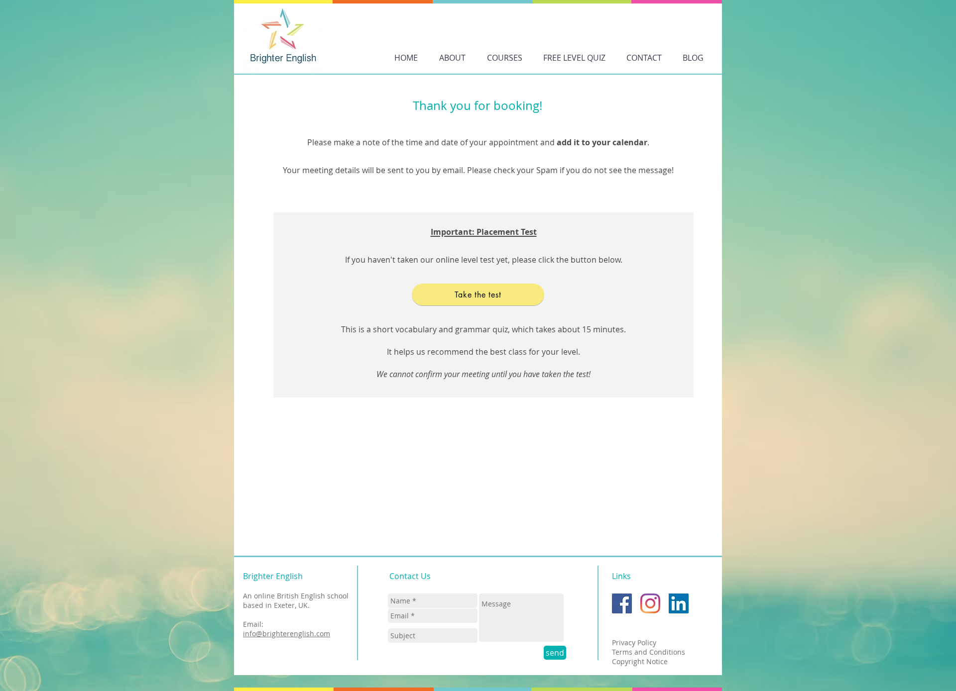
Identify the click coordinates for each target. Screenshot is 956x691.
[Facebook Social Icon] (622, 603)
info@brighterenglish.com (286, 633)
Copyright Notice (640, 661)
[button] (504, 58)
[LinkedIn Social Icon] (679, 603)
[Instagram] (650, 603)
